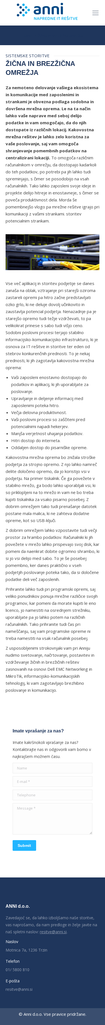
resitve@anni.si (53, 931)
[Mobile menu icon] (95, 13)
